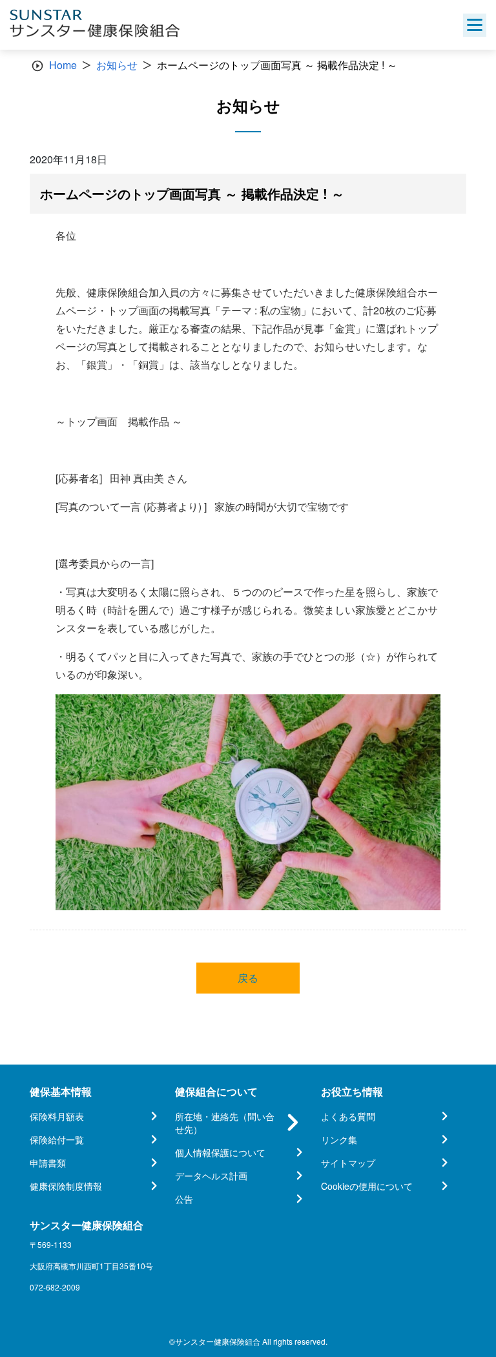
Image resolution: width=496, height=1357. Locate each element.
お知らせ (117, 64)
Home (63, 64)
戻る (248, 977)
